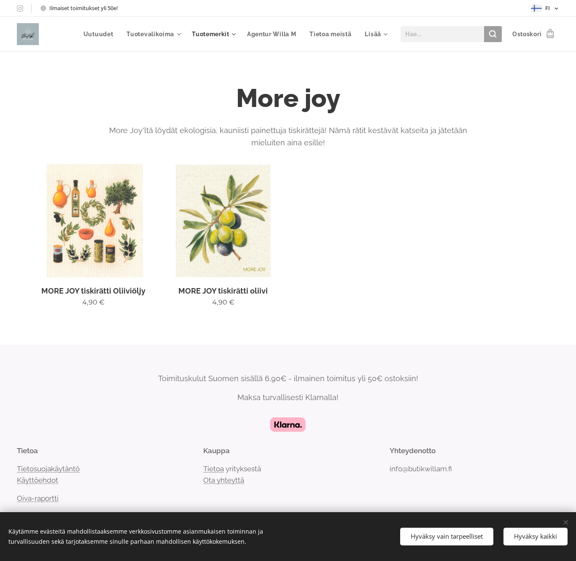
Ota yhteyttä (223, 480)
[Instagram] (20, 8)
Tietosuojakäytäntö (48, 469)
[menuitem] (100, 34)
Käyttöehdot (37, 480)
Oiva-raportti (38, 498)
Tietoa (213, 469)
